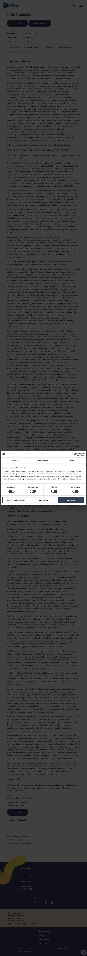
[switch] (33, 491)
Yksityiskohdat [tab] (43, 460)
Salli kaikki (71, 500)
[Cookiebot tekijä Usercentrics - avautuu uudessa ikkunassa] (75, 454)
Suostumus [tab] (15, 460)
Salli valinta (43, 500)
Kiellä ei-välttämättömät (16, 500)
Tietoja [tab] (71, 460)
